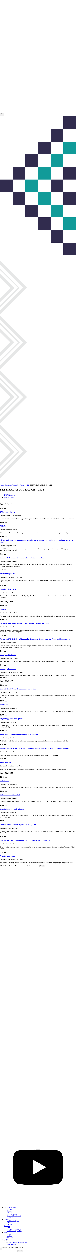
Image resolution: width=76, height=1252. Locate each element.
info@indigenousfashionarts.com (17, 1242)
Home (2, 485)
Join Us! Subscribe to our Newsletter (11, 866)
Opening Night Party (8, 589)
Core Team (7, 494)
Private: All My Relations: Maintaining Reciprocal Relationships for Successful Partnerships (35, 639)
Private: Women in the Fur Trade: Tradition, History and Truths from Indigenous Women (34, 748)
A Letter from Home (7, 856)
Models (9, 1222)
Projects (9, 1212)
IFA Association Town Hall (10, 795)
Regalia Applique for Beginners (12, 719)
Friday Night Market (8, 655)
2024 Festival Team (9, 497)
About (5, 1232)
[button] (38, 976)
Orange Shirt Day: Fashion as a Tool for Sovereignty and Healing (25, 840)
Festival (9, 1209)
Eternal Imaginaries (7, 574)
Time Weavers (5, 762)
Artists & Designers (13, 1221)
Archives (10, 1217)
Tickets (6, 1239)
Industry (9, 1211)
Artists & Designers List (14, 1231)
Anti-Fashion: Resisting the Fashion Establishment (19, 734)
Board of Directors (9, 496)
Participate (7, 1219)
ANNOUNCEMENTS (14, 1229)
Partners (9, 1236)
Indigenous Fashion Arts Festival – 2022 (17, 485)
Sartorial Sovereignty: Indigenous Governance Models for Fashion (25, 623)
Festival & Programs (10, 1207)
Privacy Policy (11, 1244)
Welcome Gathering (7, 512)
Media (9, 1227)
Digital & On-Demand (14, 1216)
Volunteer (10, 1224)
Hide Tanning (5, 526)
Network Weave (12, 1214)
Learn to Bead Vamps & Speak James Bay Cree (18, 689)
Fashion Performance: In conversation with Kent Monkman (23, 558)
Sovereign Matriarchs (8, 669)
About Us (10, 1234)
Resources (7, 1226)
